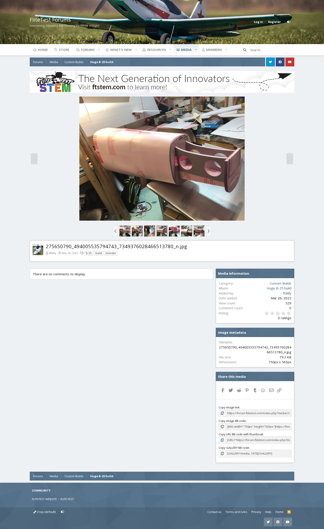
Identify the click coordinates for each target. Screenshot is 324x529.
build (98, 253)
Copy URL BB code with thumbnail (241, 434)
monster (111, 253)
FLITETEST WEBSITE (44, 499)
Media (186, 49)
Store (64, 49)
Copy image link (229, 407)
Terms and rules (236, 512)
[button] (99, 49)
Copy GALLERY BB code (234, 448)
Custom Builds (280, 283)
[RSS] (289, 512)
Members (214, 49)
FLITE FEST (67, 499)
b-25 (89, 253)
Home (43, 49)
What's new (121, 49)
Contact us (214, 512)
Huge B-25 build (279, 288)
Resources (156, 49)
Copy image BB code (232, 421)
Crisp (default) (46, 512)
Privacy (256, 512)
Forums (88, 49)
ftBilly (52, 253)
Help (268, 512)
